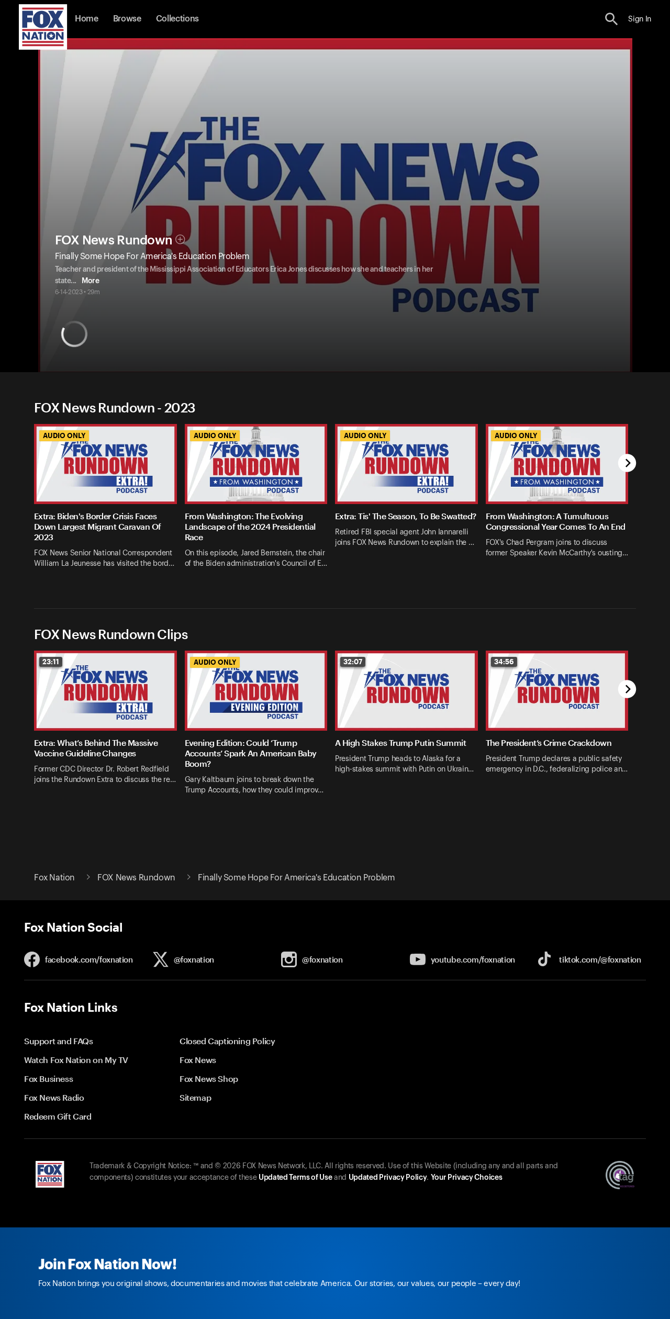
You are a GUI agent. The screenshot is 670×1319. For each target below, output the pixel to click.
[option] (109, 503)
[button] (611, 19)
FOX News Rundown (114, 240)
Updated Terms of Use (295, 1177)
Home (86, 19)
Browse (127, 19)
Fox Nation (54, 878)
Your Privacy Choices (466, 1177)
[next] (627, 464)
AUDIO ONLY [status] (64, 435)
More (90, 281)
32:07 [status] (352, 661)
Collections (177, 19)
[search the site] (611, 19)
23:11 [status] (50, 661)
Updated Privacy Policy (388, 1177)
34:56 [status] (504, 661)
